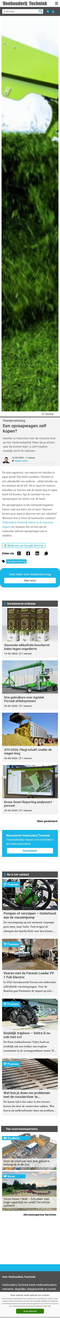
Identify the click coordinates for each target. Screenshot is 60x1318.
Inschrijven (30, 850)
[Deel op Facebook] (28, 553)
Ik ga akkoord (30, 1311)
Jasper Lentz (20, 461)
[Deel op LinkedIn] (37, 553)
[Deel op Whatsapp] (19, 553)
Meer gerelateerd (47, 821)
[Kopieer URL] (47, 553)
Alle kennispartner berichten (40, 1214)
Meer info (47, 1306)
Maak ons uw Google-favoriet (25, 545)
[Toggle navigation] (56, 3)
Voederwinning (16, 561)
